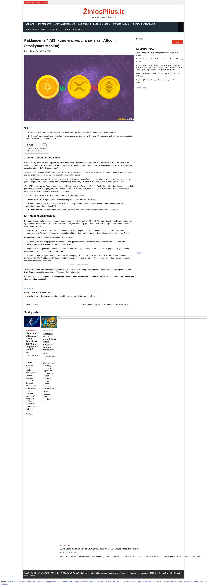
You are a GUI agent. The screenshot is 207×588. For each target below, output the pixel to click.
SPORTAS (54, 29)
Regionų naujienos (191, 581)
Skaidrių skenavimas (51, 581)
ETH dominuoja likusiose (35, 151)
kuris (57, 296)
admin (28, 352)
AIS (34, 296)
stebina (92, 296)
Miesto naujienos (89, 581)
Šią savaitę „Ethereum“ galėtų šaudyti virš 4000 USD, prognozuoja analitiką (32, 341)
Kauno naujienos (175, 581)
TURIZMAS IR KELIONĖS (36, 29)
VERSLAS (30, 24)
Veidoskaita (131, 581)
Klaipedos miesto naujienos (71, 581)
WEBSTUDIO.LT (30, 573)
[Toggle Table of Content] (43, 145)
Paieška (139, 39)
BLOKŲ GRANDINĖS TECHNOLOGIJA (94, 24)
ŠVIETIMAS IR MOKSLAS (64, 24)
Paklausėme (66, 296)
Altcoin (40, 296)
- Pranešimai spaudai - (160, 581)
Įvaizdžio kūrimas (119, 581)
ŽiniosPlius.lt (103, 11)
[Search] (180, 26)
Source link (28, 289)
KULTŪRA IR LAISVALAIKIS (143, 24)
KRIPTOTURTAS (44, 24)
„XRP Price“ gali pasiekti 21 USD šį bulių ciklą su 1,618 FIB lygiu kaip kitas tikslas (99, 548)
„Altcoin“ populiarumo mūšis (36, 148)
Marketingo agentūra (16, 581)
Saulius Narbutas (104, 581)
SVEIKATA (65, 29)
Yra (98, 296)
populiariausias (80, 296)
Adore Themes (30, 575)
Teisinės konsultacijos (33, 581)
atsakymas (49, 296)
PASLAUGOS (78, 29)
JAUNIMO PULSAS (121, 24)
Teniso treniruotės (144, 581)
